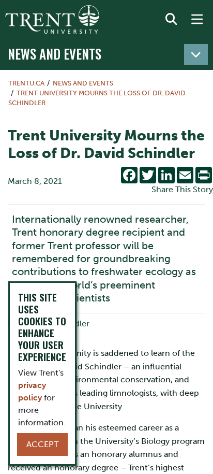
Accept (42, 444)
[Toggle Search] (171, 20)
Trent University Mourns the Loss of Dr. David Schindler (97, 98)
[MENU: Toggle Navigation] (197, 20)
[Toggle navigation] (196, 54)
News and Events (54, 53)
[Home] (52, 19)
